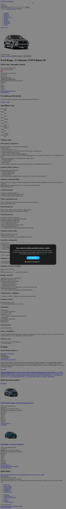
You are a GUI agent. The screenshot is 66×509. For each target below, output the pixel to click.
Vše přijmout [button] (33, 257)
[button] (33, 262)
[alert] (33, 254)
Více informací (43, 254)
